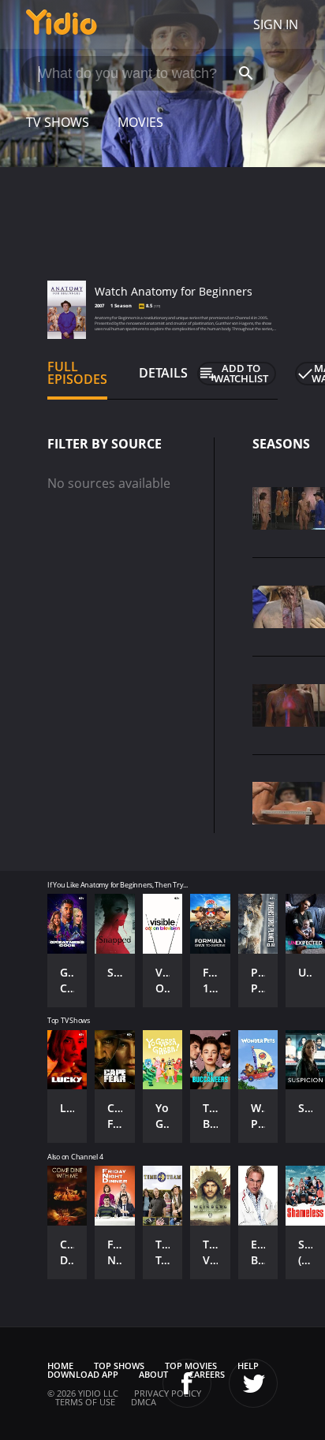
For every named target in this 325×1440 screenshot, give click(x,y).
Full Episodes (77, 373)
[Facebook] (186, 1383)
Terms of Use (85, 1402)
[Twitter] (253, 1383)
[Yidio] (61, 24)
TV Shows (57, 122)
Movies (140, 122)
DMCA (143, 1402)
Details (163, 372)
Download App (82, 1374)
